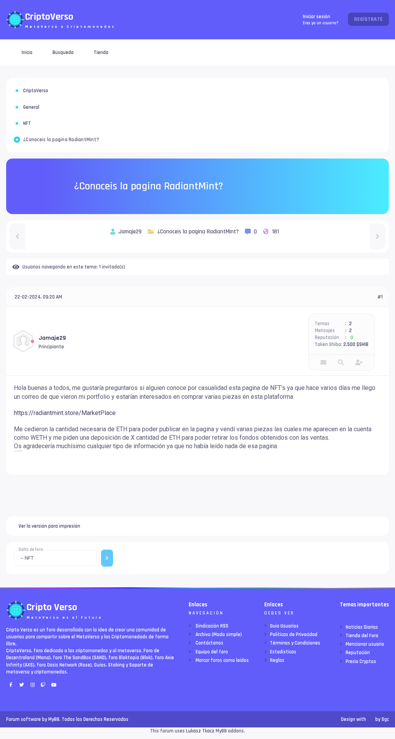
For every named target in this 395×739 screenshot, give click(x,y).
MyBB (53, 719)
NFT (27, 123)
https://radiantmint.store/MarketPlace (65, 413)
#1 (380, 297)
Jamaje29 (52, 338)
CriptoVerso (35, 91)
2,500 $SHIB (355, 344)
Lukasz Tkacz (200, 731)
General (31, 107)
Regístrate (368, 19)
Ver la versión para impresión (49, 526)
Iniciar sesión (321, 19)
